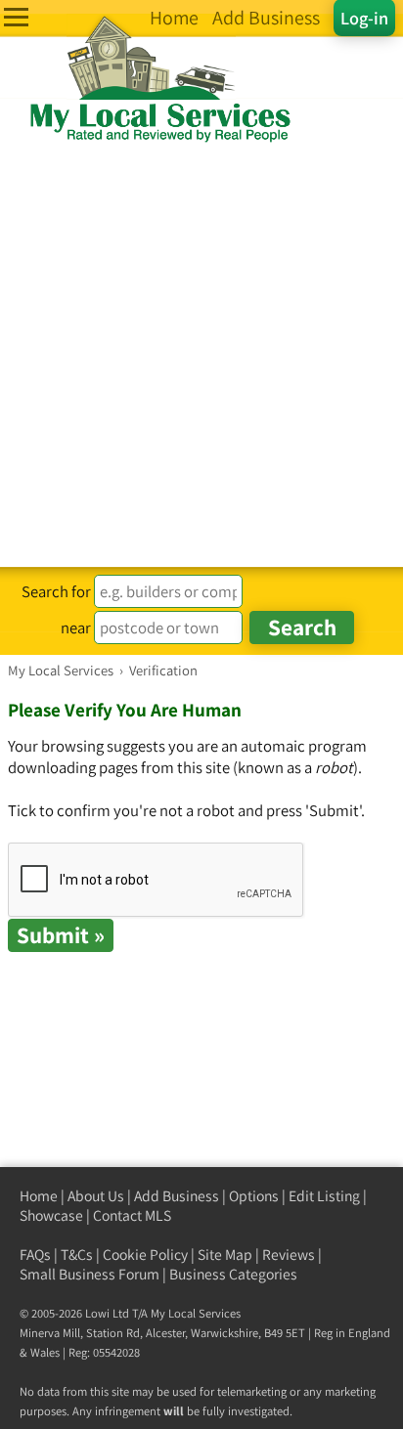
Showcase (51, 1215)
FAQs (35, 1254)
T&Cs (77, 1254)
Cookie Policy (145, 1254)
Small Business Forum (89, 1274)
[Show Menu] (16, 17)
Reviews (288, 1254)
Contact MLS (132, 1215)
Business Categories (233, 1274)
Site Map (225, 1254)
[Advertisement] (201, 355)
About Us (95, 1196)
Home (39, 1196)
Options (254, 1196)
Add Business (176, 1196)
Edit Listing (324, 1196)
